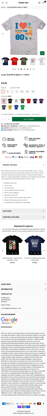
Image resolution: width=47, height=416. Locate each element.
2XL (22, 91)
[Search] (7, 2)
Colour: (6, 96)
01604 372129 (5, 305)
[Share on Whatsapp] (30, 69)
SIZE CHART (7, 211)
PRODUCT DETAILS (10, 165)
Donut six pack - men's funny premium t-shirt (12, 259)
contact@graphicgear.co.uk (11, 308)
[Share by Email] (33, 69)
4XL (33, 91)
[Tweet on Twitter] (21, 69)
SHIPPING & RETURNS (11, 217)
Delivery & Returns (23, 114)
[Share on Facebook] (18, 69)
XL (16, 91)
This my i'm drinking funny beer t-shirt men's (34, 259)
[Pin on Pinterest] (24, 69)
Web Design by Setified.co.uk (23, 413)
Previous (2, 33)
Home (3, 7)
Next (44, 33)
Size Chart (16, 88)
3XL (27, 91)
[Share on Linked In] (27, 69)
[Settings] (39, 2)
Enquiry (36, 114)
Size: (10, 88)
